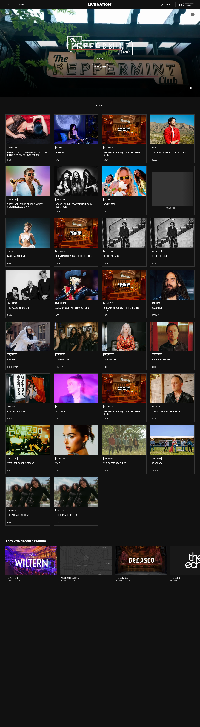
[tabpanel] (100, 320)
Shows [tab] (100, 105)
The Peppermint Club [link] (31, 13)
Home (7, 13)
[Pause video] (191, 88)
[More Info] (193, 14)
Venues (16, 13)
